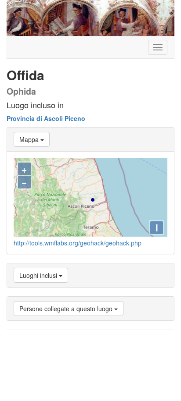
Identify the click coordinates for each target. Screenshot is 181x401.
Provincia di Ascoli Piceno (46, 118)
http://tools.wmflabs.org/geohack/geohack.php (77, 242)
